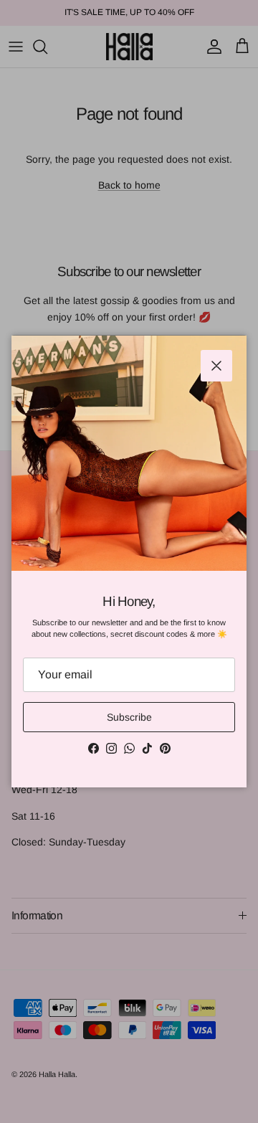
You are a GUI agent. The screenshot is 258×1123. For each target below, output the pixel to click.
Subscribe (129, 717)
